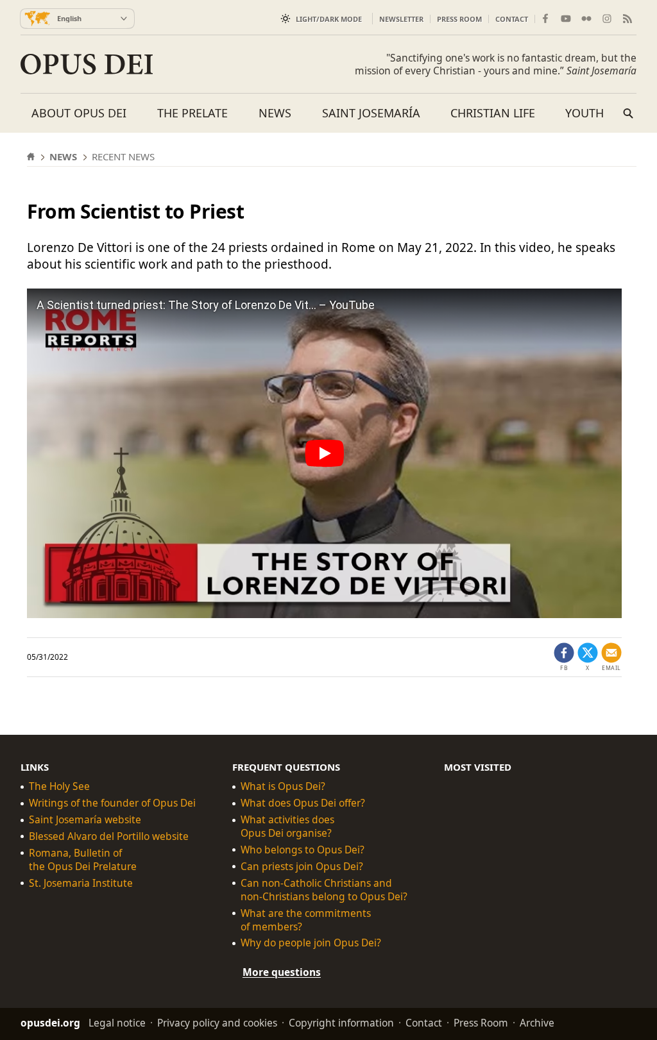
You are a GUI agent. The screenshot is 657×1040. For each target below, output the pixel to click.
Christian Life (492, 113)
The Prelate (192, 113)
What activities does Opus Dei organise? (287, 826)
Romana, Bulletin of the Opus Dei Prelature (83, 859)
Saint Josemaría (371, 113)
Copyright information (341, 1023)
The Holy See (59, 786)
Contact (511, 19)
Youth (584, 113)
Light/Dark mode (329, 19)
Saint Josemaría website (85, 819)
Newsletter (401, 19)
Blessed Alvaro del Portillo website (109, 836)
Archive (537, 1023)
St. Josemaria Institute (81, 883)
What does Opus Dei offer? (303, 803)
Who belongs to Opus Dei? (302, 850)
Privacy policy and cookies (217, 1023)
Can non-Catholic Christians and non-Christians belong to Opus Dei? (324, 889)
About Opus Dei (78, 113)
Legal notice (117, 1023)
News (275, 113)
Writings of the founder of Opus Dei (112, 803)
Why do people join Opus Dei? (311, 943)
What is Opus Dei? (283, 786)
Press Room (459, 19)
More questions (282, 972)
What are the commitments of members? (306, 920)
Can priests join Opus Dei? (302, 866)
